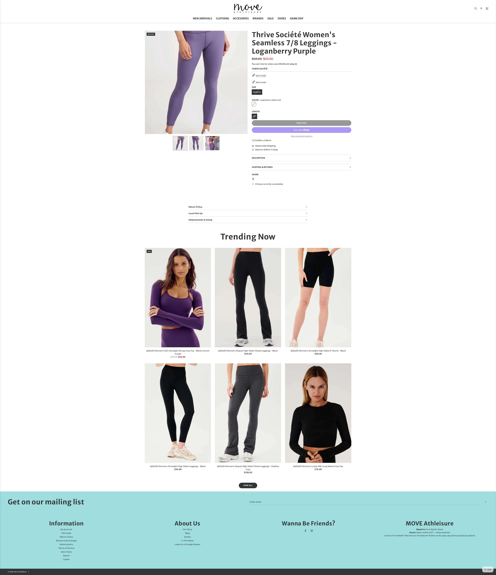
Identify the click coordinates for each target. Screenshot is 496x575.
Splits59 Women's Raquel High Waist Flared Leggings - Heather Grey (248, 468)
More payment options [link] (301, 136)
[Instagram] (312, 531)
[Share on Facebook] (253, 179)
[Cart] (487, 8)
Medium (257, 92)
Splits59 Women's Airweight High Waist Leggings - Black (178, 466)
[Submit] (485, 502)
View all (248, 485)
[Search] (475, 8)
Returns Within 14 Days (266, 149)
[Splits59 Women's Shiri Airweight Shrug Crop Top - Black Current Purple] (178, 297)
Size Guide (261, 75)
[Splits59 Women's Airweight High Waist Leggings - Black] (178, 413)
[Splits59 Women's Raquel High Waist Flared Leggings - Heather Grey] (248, 413)
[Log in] (481, 8)
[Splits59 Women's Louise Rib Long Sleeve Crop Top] (318, 413)
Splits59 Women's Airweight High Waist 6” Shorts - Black (318, 350)
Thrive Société (260, 69)
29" (254, 116)
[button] (148, 82)
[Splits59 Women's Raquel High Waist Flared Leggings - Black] (248, 297)
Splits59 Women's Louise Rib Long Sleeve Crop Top (318, 466)
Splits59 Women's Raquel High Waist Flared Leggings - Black (248, 350)
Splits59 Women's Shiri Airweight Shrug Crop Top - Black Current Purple (177, 352)
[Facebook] (305, 531)
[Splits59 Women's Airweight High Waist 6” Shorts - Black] (318, 297)
